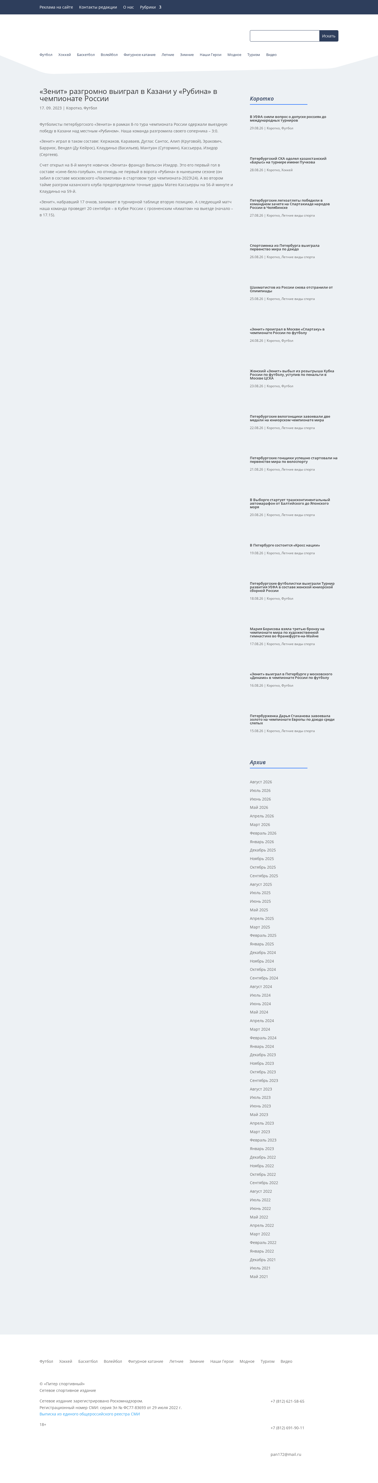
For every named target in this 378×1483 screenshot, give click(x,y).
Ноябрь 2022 (262, 1165)
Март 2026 (260, 824)
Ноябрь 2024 (262, 961)
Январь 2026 (262, 841)
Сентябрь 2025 (264, 875)
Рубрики (148, 7)
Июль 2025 (260, 892)
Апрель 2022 (262, 1225)
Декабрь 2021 (263, 1259)
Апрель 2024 (262, 1020)
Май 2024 (259, 1012)
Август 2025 (261, 884)
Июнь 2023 (260, 1106)
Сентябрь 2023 (264, 1080)
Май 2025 (259, 909)
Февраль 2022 (263, 1242)
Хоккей (287, 170)
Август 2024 (261, 986)
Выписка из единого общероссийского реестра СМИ (90, 1414)
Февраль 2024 (263, 1037)
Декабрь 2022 (263, 1157)
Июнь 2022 (260, 1208)
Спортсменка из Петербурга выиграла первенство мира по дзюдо (285, 247)
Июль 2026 (260, 790)
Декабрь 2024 (263, 952)
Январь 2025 (262, 943)
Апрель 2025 (262, 918)
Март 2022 (260, 1233)
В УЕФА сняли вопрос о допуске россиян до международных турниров (288, 118)
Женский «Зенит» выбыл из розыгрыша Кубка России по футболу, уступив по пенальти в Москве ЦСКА (292, 374)
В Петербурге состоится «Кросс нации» (285, 545)
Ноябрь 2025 (262, 858)
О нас (128, 7)
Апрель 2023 (262, 1123)
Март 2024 (260, 1029)
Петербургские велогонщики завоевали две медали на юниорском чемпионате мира (290, 418)
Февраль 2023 (263, 1140)
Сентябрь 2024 (264, 978)
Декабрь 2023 (263, 1054)
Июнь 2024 (260, 1003)
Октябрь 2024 (263, 969)
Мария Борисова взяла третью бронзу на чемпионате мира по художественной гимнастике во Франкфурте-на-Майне (287, 632)
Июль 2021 (260, 1268)
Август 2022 (261, 1191)
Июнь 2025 (260, 901)
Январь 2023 (262, 1148)
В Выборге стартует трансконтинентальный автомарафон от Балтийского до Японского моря (290, 503)
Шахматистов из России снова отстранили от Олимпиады (291, 289)
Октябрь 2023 (263, 1071)
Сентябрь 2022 (264, 1182)
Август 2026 (261, 781)
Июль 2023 (260, 1097)
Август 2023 (261, 1089)
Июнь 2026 (260, 799)
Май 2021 (259, 1276)
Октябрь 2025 (263, 867)
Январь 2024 (262, 1046)
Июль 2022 (260, 1199)
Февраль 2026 (263, 833)
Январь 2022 (262, 1251)
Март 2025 (260, 927)
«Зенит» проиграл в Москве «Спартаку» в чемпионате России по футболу (287, 331)
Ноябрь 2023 (262, 1063)
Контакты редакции (98, 7)
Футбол (90, 108)
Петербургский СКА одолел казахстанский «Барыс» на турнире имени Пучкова (288, 160)
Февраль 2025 (263, 935)
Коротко (74, 108)
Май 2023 (259, 1114)
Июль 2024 (260, 995)
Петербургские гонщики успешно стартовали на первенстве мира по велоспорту (294, 459)
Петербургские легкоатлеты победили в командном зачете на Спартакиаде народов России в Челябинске (290, 204)
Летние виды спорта (298, 215)
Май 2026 (259, 807)
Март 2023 (260, 1131)
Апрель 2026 (262, 816)
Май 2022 (259, 1217)
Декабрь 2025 (263, 850)
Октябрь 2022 (263, 1174)
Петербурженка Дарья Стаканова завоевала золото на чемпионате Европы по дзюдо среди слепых (292, 719)
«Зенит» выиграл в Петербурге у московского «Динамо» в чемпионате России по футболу (291, 675)
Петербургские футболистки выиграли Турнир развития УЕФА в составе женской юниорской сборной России (292, 587)
